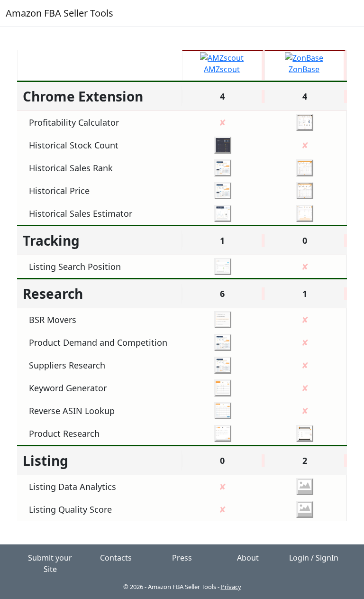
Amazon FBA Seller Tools (59, 13)
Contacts (116, 558)
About (248, 558)
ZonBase (304, 69)
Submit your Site (50, 563)
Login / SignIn (313, 558)
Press (182, 558)
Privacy (231, 586)
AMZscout (222, 69)
